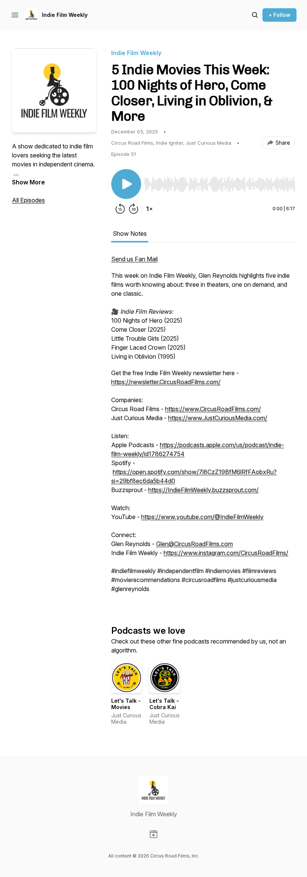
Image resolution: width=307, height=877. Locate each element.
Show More (28, 182)
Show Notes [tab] (130, 233)
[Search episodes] (255, 14)
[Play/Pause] (126, 184)
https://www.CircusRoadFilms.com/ (213, 409)
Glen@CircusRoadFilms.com (194, 544)
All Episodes (28, 200)
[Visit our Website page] (153, 834)
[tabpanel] (203, 427)
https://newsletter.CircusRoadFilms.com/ (166, 382)
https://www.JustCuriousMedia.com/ (217, 418)
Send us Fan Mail (134, 259)
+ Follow (279, 15)
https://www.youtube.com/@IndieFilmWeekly (202, 517)
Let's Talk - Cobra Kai (164, 704)
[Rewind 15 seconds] (120, 209)
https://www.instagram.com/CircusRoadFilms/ (226, 553)
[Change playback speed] (149, 209)
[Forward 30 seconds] (133, 209)
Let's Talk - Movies (126, 704)
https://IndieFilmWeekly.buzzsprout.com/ (203, 490)
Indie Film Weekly (65, 15)
